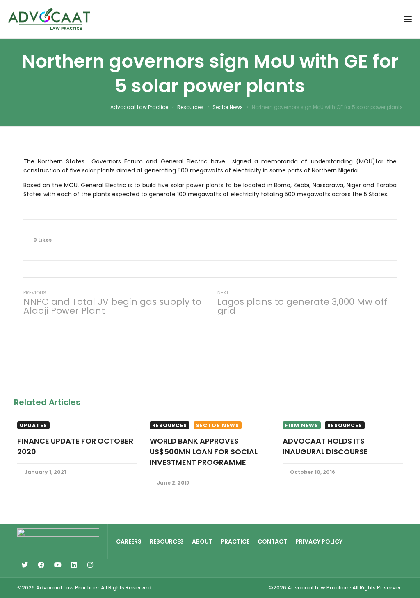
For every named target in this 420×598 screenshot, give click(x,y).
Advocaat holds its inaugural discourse (325, 446)
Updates (33, 425)
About (202, 541)
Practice (235, 541)
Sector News (217, 425)
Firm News (301, 425)
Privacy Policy (318, 541)
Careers (129, 541)
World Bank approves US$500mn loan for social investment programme (204, 451)
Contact (272, 541)
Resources (169, 425)
